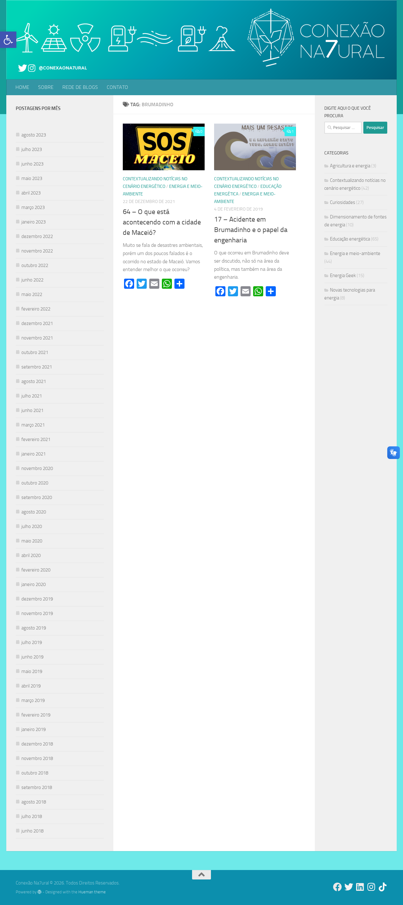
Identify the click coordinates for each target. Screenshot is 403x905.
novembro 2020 (37, 468)
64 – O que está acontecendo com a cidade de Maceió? (162, 222)
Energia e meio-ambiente (355, 253)
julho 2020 (31, 526)
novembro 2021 (37, 338)
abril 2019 (31, 686)
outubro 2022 (34, 265)
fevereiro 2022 (35, 309)
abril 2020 (31, 555)
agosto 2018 (33, 802)
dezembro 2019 (37, 599)
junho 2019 (32, 657)
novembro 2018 (37, 758)
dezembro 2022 (37, 236)
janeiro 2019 (33, 729)
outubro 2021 (34, 352)
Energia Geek (343, 275)
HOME (22, 87)
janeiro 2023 (33, 222)
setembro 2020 (36, 497)
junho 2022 (32, 280)
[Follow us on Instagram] (371, 887)
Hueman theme (92, 892)
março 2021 (33, 425)
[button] (8, 40)
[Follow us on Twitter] (348, 887)
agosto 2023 (33, 135)
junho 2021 (32, 410)
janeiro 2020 (33, 584)
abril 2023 (31, 193)
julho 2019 (31, 642)
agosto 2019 (33, 628)
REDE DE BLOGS (80, 87)
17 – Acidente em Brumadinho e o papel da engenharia (250, 229)
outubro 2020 (34, 483)
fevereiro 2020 (35, 570)
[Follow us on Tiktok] (382, 887)
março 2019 (33, 700)
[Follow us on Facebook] (337, 887)
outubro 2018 (34, 773)
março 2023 (33, 207)
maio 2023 (31, 178)
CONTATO (117, 87)
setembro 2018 (36, 787)
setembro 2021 (36, 367)
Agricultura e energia (350, 166)
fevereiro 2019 (35, 715)
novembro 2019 (37, 613)
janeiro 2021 (33, 454)
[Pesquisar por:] (343, 128)
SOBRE (46, 87)
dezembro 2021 (37, 323)
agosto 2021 (33, 381)
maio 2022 (31, 294)
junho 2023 (32, 164)
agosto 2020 (33, 512)
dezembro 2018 (37, 744)
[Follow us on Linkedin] (360, 887)
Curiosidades (342, 202)
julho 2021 (31, 396)
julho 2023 (31, 149)
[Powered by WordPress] (39, 892)
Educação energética (350, 239)
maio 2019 (31, 671)
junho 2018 (32, 831)
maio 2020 (31, 541)
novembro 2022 (37, 251)
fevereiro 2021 (35, 439)
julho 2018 (31, 816)
